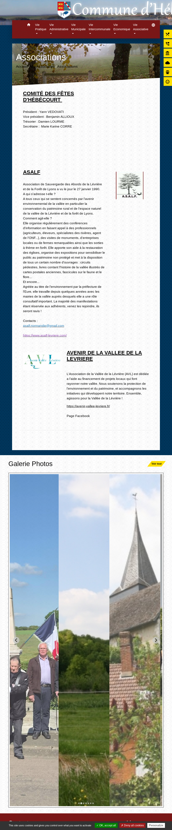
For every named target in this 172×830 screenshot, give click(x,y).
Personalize (156, 825)
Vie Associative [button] (140, 27)
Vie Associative (42, 66)
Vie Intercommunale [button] (99, 27)
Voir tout (157, 463)
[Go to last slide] (16, 640)
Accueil (22, 66)
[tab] (79, 803)
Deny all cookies (133, 825)
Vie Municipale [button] (78, 27)
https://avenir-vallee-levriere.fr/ (88, 406)
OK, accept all (107, 825)
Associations (67, 66)
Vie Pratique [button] (40, 27)
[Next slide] (156, 640)
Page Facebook (78, 416)
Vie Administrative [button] (58, 27)
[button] (29, 25)
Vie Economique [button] (121, 27)
